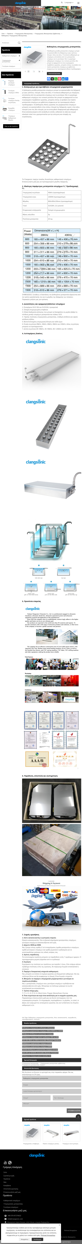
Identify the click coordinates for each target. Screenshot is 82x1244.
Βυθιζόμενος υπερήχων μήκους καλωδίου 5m (36, 1056)
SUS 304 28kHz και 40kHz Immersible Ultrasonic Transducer (41, 1040)
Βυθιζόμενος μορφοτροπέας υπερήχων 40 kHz (37, 1043)
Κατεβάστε (7, 1185)
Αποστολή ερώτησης (11, 1189)
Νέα (5, 1182)
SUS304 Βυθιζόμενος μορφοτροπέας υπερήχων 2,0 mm (40, 1049)
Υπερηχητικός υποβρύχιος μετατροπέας (32, 1143)
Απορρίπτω (24, 1239)
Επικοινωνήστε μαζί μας (12, 1192)
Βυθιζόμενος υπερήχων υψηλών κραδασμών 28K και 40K (40, 1037)
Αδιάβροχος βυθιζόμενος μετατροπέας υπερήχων (37, 1034)
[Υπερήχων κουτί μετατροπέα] (71, 1132)
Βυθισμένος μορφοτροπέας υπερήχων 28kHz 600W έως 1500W (42, 1031)
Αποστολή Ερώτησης (54, 73)
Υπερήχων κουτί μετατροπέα (71, 1143)
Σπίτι (3, 33)
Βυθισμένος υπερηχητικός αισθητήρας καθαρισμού (38, 1028)
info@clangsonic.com (15, 1219)
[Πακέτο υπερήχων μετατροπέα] (52, 1132)
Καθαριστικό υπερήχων (9, 56)
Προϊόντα (10, 33)
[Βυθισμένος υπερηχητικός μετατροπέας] (28, 71)
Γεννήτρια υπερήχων (8, 66)
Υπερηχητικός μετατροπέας (24, 33)
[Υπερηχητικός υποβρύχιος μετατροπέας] (32, 1132)
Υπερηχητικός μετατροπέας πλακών (33, 1065)
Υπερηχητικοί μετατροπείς (30, 1063)
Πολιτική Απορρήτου (48, 1235)
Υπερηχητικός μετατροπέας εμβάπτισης (47, 33)
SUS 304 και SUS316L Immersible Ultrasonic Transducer (40, 1053)
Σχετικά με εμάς (9, 1176)
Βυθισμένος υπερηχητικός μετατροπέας (14, 35)
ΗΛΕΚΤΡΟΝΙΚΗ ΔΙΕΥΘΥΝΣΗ (61, 1242)
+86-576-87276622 (14, 1216)
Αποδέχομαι (37, 1239)
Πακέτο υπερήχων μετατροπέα (52, 1143)
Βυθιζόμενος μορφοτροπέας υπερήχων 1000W (37, 1046)
